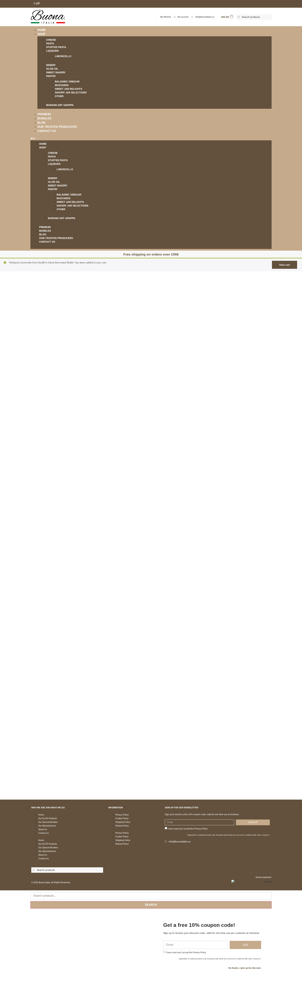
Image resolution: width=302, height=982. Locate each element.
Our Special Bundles (48, 822)
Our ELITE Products (47, 818)
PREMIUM (44, 114)
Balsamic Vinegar (67, 81)
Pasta (50, 43)
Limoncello (63, 56)
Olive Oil (52, 68)
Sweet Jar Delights (68, 88)
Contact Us (46, 131)
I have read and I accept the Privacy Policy (188, 829)
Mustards (62, 85)
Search (151, 904)
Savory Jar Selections (71, 92)
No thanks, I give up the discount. (244, 968)
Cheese (51, 39)
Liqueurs (52, 50)
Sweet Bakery (55, 72)
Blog (41, 122)
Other (59, 96)
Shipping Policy (122, 822)
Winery (51, 65)
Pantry (51, 76)
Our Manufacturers (47, 826)
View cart (284, 264)
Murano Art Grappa (60, 105)
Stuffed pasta (56, 47)
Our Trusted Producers (57, 126)
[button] (151, 138)
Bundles (44, 118)
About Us (42, 829)
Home (41, 29)
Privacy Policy (122, 815)
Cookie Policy (121, 818)
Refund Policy (122, 826)
